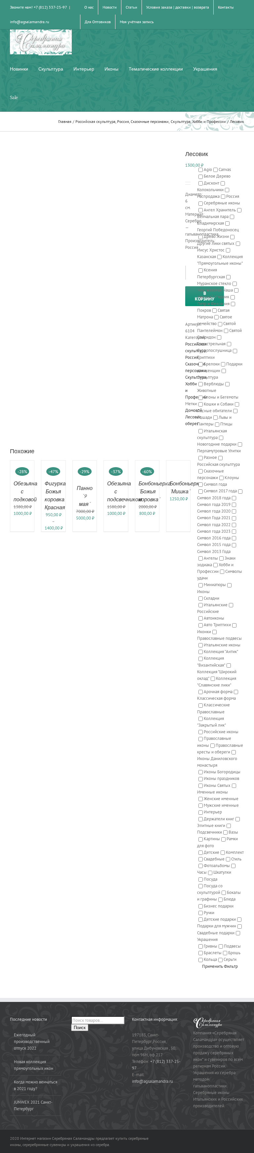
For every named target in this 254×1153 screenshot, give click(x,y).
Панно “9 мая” (85, 496)
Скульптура (195, 377)
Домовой (193, 410)
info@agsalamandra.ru (29, 21)
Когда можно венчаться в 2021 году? (35, 1085)
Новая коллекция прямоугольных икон (33, 1065)
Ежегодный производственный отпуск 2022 (32, 1041)
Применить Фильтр (220, 966)
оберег (191, 423)
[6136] (92, 282)
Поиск (80, 1027)
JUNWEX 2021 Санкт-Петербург (33, 1105)
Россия (191, 357)
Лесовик (193, 417)
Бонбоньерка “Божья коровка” (155, 491)
